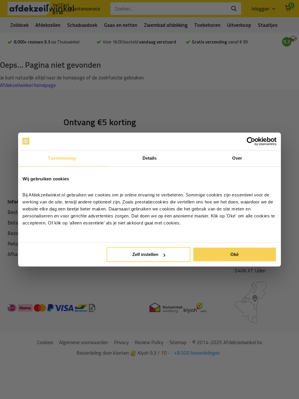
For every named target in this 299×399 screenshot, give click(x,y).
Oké (234, 254)
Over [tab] (237, 158)
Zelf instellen (145, 254)
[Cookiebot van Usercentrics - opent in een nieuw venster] (251, 141)
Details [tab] (149, 158)
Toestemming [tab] (62, 158)
